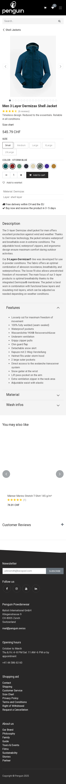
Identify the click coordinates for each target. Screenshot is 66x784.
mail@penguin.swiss (13, 628)
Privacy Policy (10, 698)
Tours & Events (10, 745)
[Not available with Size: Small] (12, 166)
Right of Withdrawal (13, 705)
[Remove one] (6, 175)
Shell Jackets (13, 29)
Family (6, 737)
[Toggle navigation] (60, 7)
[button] (5, 66)
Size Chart (8, 694)
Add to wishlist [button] (14, 182)
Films (5, 749)
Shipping (7, 686)
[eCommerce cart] (45, 7)
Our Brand (7, 729)
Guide (5, 741)
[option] (33, 474)
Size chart (8, 124)
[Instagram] (17, 589)
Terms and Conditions (14, 702)
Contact (6, 682)
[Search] (59, 21)
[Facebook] (7, 589)
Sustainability (9, 752)
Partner (6, 760)
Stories (6, 756)
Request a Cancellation (15, 709)
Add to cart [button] (39, 175)
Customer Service (12, 690)
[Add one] (21, 175)
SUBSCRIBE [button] (55, 571)
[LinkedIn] (36, 589)
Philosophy (8, 733)
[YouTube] (26, 589)
